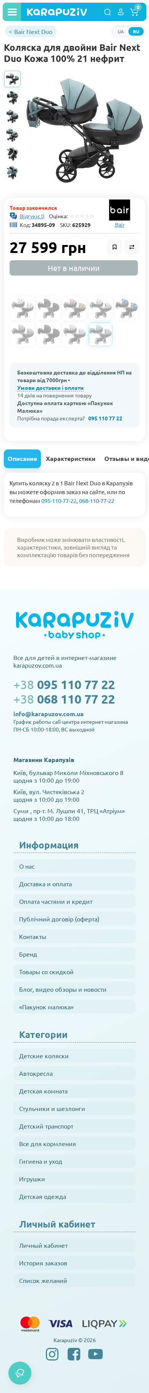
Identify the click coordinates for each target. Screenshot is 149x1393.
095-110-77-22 (58, 500)
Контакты (32, 936)
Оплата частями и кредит (55, 901)
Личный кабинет (43, 1245)
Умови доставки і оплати (50, 387)
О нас (26, 866)
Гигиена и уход (40, 1161)
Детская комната (43, 1091)
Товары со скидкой (46, 971)
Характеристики (71, 458)
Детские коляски (44, 1055)
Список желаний (43, 1280)
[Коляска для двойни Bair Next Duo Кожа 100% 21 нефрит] (85, 130)
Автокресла (36, 1073)
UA (121, 31)
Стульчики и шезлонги (52, 1108)
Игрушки (32, 1178)
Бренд (28, 954)
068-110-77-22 (96, 500)
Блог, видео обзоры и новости (63, 989)
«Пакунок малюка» (46, 1006)
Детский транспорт (46, 1126)
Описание (22, 458)
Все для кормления (47, 1143)
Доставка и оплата (45, 883)
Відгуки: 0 (32, 215)
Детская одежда (42, 1196)
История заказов (43, 1263)
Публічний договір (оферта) (59, 919)
